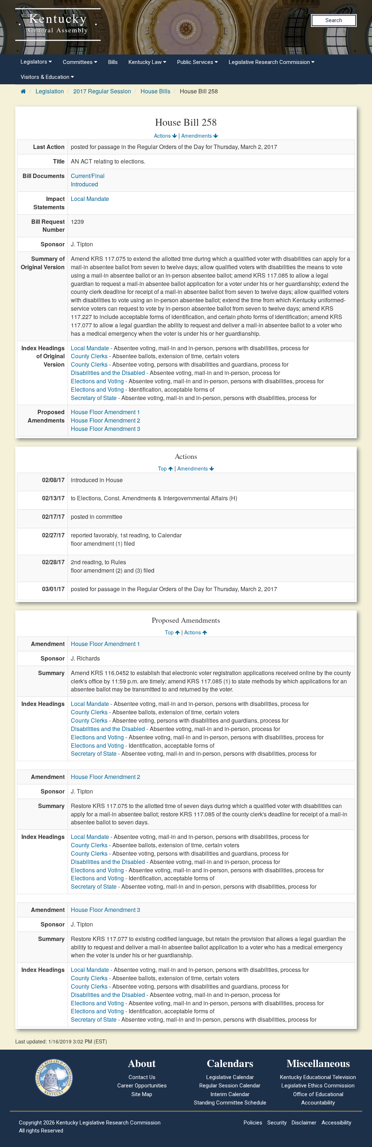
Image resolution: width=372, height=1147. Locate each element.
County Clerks (89, 356)
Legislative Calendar (230, 1077)
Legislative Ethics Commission (318, 1085)
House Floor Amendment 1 (105, 412)
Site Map (142, 1094)
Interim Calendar (230, 1094)
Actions (163, 135)
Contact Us (142, 1077)
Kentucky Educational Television (318, 1077)
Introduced (84, 184)
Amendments (197, 135)
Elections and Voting (97, 381)
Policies (253, 1122)
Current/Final (88, 175)
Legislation (50, 91)
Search (334, 20)
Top (163, 468)
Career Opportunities (142, 1085)
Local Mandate (90, 198)
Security (277, 1122)
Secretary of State (94, 397)
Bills (113, 62)
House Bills (155, 91)
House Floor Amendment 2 (105, 420)
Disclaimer (304, 1122)
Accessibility (336, 1122)
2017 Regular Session (102, 91)
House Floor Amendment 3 (105, 428)
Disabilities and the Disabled (108, 372)
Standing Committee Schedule (230, 1102)
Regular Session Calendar (229, 1085)
